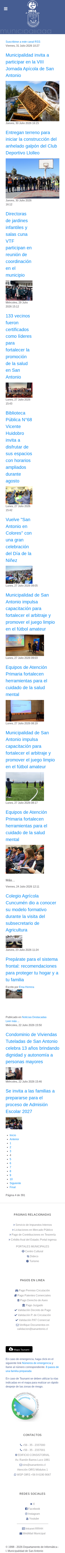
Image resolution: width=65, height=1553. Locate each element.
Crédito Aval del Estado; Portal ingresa (33, 1239)
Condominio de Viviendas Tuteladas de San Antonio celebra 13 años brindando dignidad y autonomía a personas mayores (32, 1048)
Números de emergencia (36, 1363)
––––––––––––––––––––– (32, 1523)
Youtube (34, 1518)
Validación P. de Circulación (34, 1315)
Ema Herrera (26, 987)
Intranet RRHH (34, 1528)
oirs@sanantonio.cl (34, 1464)
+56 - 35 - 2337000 (34, 1445)
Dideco (34, 1256)
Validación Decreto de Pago (34, 1310)
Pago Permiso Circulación (34, 1290)
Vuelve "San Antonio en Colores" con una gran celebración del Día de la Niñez (19, 540)
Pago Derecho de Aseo (34, 1300)
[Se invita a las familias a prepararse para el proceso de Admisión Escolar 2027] (14, 1122)
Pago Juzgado (34, 1305)
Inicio (13, 1135)
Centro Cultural (34, 1251)
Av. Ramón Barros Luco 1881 (32, 1459)
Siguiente (15, 1183)
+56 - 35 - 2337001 (34, 1450)
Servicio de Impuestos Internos (34, 1224)
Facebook (34, 1508)
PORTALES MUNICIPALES (32, 1246)
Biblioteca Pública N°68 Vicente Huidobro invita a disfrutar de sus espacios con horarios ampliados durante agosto (19, 446)
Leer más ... (12, 1021)
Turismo (34, 1261)
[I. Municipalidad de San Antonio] (32, 7)
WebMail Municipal (34, 1533)
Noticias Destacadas (34, 1017)
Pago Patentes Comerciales (34, 1295)
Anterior (14, 1139)
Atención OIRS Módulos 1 (32, 1469)
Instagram (34, 1513)
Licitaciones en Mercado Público (33, 1229)
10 (11, 1179)
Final (13, 1187)
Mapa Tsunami (21, 1349)
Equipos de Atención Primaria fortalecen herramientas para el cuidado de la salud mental (26, 681)
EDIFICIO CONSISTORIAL (34, 1455)
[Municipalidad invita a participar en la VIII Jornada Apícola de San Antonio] (32, 100)
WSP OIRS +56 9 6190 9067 (34, 1474)
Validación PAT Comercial (34, 1320)
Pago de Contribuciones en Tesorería (34, 1234)
